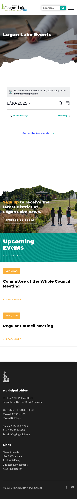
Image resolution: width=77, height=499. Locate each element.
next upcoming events (26, 93)
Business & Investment (15, 464)
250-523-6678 (16, 430)
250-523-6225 (19, 426)
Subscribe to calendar (36, 133)
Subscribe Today (20, 220)
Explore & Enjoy (11, 460)
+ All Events (12, 255)
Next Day (62, 115)
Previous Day (20, 115)
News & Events (11, 452)
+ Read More (12, 299)
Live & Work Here (12, 456)
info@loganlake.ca (20, 434)
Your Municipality (12, 468)
